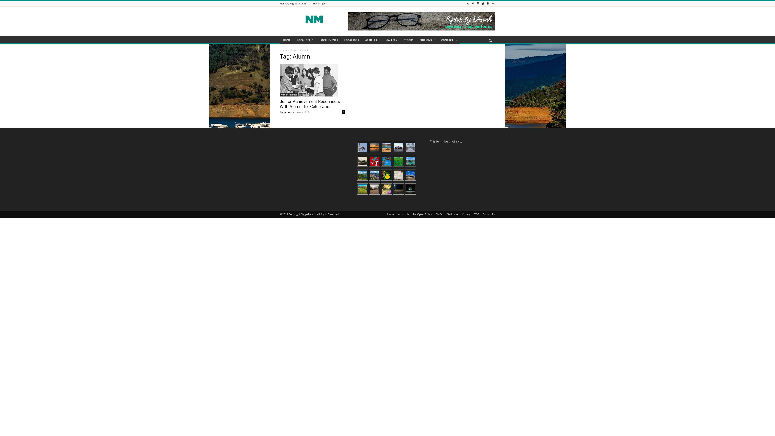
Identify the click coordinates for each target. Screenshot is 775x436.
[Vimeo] (488, 3)
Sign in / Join (319, 3)
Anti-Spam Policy (422, 214)
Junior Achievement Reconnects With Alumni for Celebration (310, 104)
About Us (403, 214)
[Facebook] (473, 3)
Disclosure (452, 214)
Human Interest (289, 94)
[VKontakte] (493, 3)
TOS (476, 214)
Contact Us (489, 214)
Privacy (466, 214)
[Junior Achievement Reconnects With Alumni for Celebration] (312, 80)
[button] (490, 41)
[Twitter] (483, 3)
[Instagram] (478, 3)
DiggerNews (287, 111)
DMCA (439, 214)
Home (283, 50)
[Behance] (468, 3)
